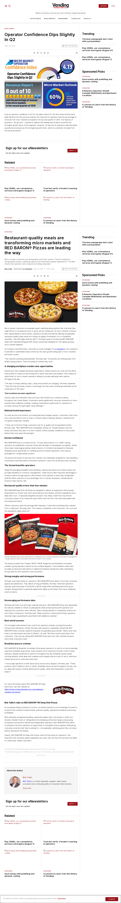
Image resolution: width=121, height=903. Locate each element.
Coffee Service (35, 18)
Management (63, 18)
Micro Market (9, 28)
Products (87, 18)
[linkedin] (38, 53)
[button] (6, 6)
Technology (76, 18)
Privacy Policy (61, 898)
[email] (48, 53)
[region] (60, 899)
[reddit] (44, 53)
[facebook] (34, 53)
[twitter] (41, 53)
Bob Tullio (8, 269)
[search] (9, 6)
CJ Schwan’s (27, 269)
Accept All (112, 899)
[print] (77, 53)
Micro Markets (49, 18)
